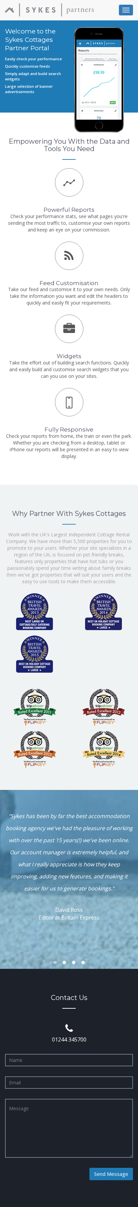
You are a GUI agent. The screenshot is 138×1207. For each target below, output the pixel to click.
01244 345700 (69, 1039)
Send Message (111, 1173)
